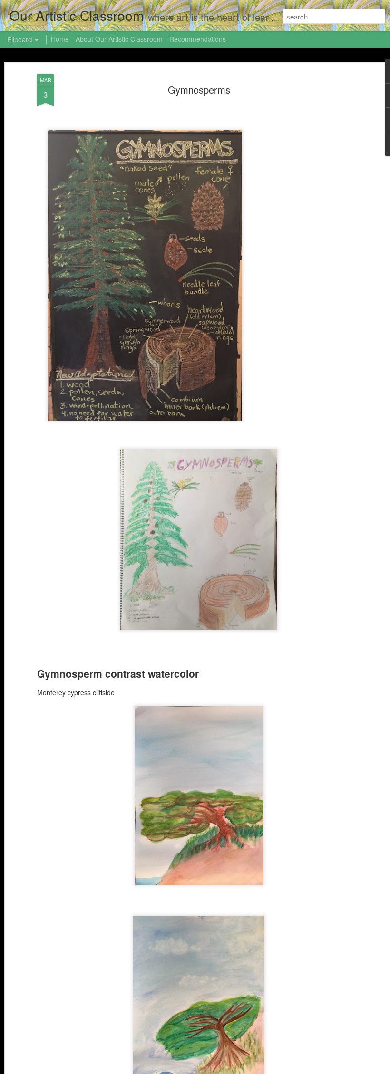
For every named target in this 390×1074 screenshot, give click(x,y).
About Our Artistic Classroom (119, 39)
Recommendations (197, 39)
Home (60, 39)
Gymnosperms (199, 89)
